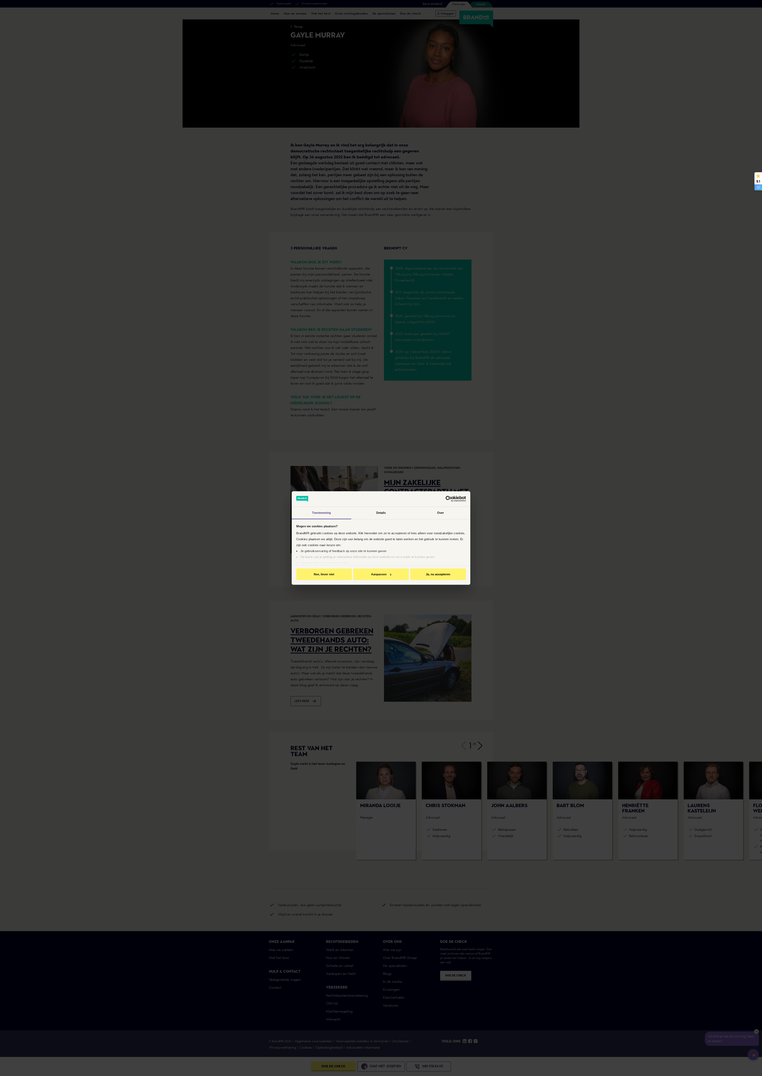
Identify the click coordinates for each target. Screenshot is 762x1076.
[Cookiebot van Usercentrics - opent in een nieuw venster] (448, 499)
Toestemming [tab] (321, 512)
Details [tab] (381, 512)
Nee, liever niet (324, 574)
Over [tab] (440, 512)
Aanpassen (379, 574)
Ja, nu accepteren (438, 574)
